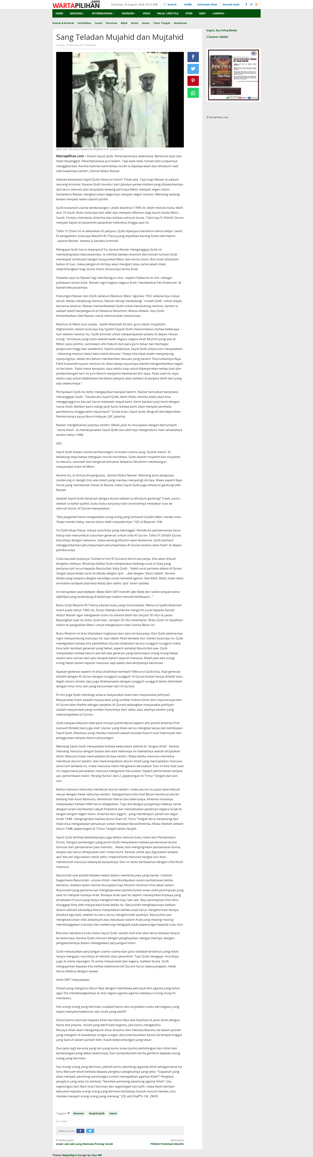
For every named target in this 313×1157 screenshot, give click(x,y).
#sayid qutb (97, 1113)
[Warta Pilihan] (76, 4)
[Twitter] (91, 1131)
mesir (113, 1113)
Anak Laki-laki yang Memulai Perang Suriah (84, 1142)
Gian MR (96, 1155)
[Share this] (193, 57)
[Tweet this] (193, 69)
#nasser (78, 1113)
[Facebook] (81, 1131)
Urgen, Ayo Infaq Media (221, 30)
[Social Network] (251, 4)
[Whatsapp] (193, 93)
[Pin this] (193, 81)
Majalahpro (69, 1155)
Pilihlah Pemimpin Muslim (167, 1142)
